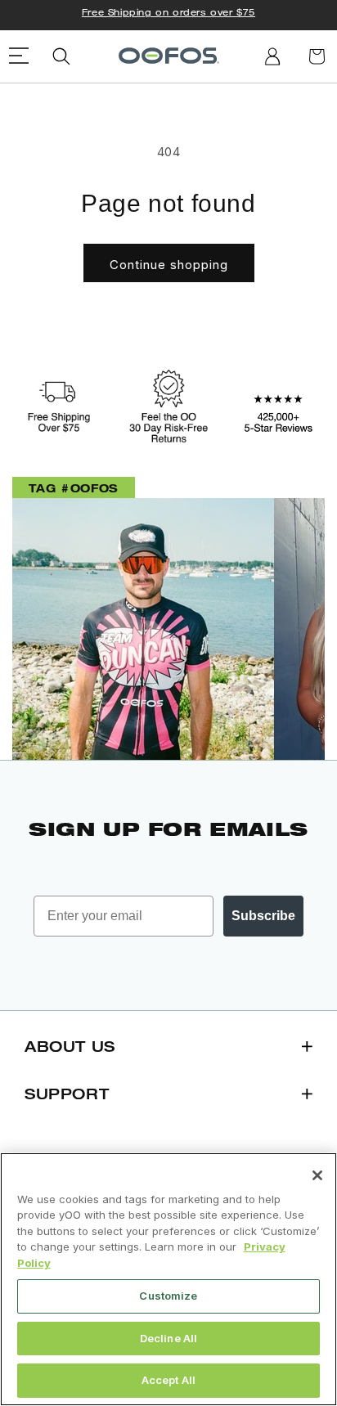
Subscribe (263, 916)
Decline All (168, 1338)
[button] (61, 56)
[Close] (317, 1175)
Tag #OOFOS (74, 488)
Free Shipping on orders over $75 (168, 12)
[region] (168, 1279)
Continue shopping (169, 264)
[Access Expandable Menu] (19, 56)
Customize (168, 1295)
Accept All (168, 1379)
